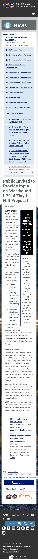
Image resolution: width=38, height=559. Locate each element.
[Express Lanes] (6, 515)
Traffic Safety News (15, 93)
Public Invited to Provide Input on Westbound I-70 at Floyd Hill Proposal (20, 169)
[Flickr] (3, 533)
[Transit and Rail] (18, 515)
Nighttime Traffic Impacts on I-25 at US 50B (20, 120)
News (12, 34)
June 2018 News (11, 40)
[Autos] (32, 515)
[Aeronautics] (22, 515)
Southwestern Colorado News (20, 88)
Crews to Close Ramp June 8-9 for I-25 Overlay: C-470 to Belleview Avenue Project (19, 131)
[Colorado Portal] (18, 557)
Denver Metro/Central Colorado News (15, 66)
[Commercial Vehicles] (8, 519)
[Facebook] (4, 528)
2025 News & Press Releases (19, 60)
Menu (34, 13)
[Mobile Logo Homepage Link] (19, 5)
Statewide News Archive (17, 102)
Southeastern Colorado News (19, 73)
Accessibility (8, 546)
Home (5, 34)
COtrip (14, 449)
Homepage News (13, 472)
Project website (16, 422)
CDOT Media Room (15, 50)
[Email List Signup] (32, 528)
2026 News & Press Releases (19, 55)
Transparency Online (11, 552)
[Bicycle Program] (13, 515)
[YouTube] (23, 528)
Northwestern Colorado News (19, 78)
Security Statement (10, 549)
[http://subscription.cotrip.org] (19, 496)
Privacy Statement (23, 546)
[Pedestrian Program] (3, 519)
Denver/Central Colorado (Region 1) (14, 474)
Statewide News (14, 97)
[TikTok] (18, 528)
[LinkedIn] (27, 528)
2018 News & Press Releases (16, 37)
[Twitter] (8, 528)
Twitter (12, 458)
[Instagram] (13, 528)
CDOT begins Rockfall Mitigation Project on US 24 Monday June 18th (19, 143)
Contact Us (10, 523)
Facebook (24, 455)
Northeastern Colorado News (19, 83)
